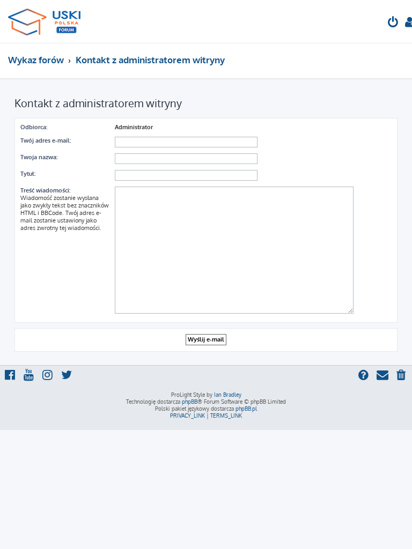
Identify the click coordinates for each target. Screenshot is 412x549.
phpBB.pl (246, 408)
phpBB (189, 401)
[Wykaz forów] (49, 21)
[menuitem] (393, 23)
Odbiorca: (33, 127)
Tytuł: (27, 173)
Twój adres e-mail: (45, 140)
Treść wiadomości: (45, 190)
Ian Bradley (227, 394)
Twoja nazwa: (38, 157)
